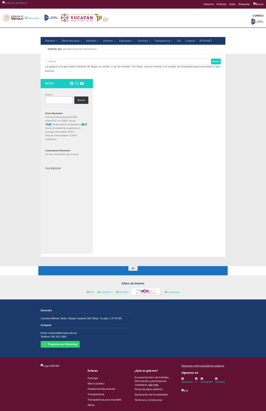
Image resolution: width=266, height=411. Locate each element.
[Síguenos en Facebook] (72, 83)
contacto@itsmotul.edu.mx (62, 333)
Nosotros (50, 40)
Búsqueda (244, 4)
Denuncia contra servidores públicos (202, 366)
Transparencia (162, 40)
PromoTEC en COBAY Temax (60, 120)
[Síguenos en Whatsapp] (86, 83)
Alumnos (108, 40)
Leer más (153, 384)
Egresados (125, 40)
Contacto (190, 40)
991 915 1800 (58, 336)
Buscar (48, 94)
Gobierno (209, 4)
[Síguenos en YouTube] (81, 83)
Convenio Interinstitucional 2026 (61, 117)
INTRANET (206, 40)
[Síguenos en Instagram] (77, 83)
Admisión (91, 40)
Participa (221, 4)
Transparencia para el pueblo (105, 399)
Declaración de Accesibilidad (151, 394)
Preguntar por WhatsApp (62, 344)
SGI (179, 40)
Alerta (91, 405)
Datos (232, 4)
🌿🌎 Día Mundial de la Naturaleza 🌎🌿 (66, 124)
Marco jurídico (96, 383)
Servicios (143, 40)
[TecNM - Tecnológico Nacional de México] (257, 23)
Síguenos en (189, 372)
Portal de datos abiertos (149, 389)
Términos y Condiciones (148, 400)
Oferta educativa (70, 40)
